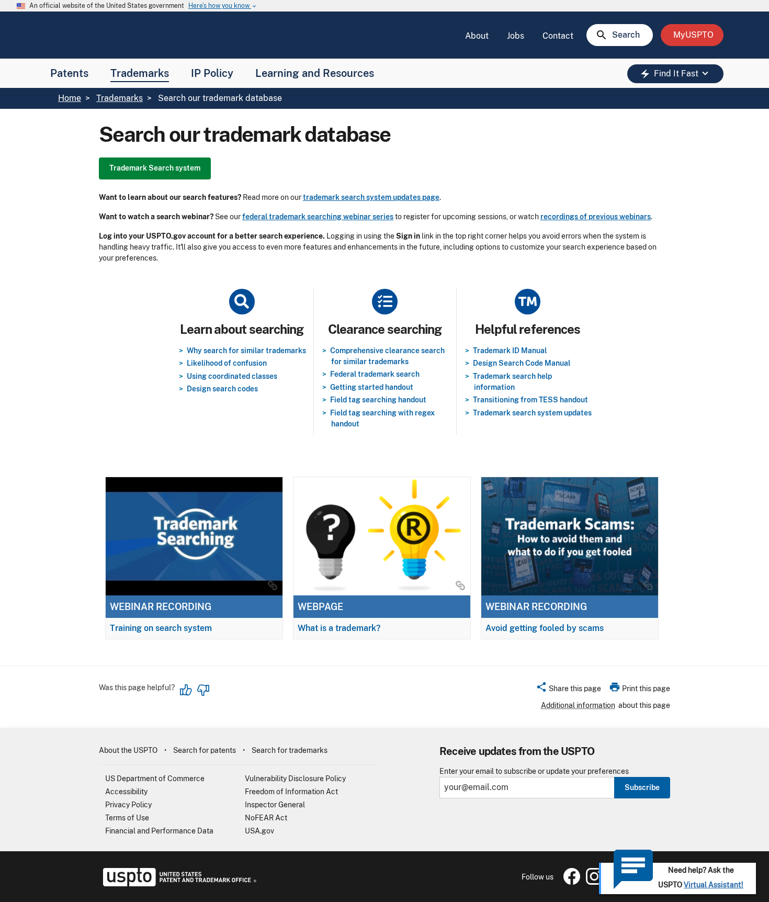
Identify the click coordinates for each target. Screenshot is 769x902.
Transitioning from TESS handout (530, 400)
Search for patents (204, 750)
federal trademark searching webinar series (317, 216)
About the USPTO (128, 750)
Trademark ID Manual (510, 350)
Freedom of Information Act (291, 791)
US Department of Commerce (155, 778)
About (477, 36)
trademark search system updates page (371, 197)
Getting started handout (371, 387)
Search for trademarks (289, 750)
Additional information (578, 705)
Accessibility (126, 791)
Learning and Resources (314, 73)
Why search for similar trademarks (246, 350)
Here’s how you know (222, 6)
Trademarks (139, 73)
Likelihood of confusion (227, 363)
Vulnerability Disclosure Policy (295, 778)
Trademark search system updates (532, 413)
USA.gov (259, 831)
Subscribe (642, 787)
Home (69, 98)
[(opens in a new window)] (592, 882)
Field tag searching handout (378, 400)
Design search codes (222, 389)
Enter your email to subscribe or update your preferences (534, 771)
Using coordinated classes (232, 376)
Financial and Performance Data (159, 831)
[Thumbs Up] (186, 690)
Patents (69, 73)
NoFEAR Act (266, 818)
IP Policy (212, 73)
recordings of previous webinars (595, 216)
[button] (568, 690)
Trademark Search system (154, 168)
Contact (557, 36)
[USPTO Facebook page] (569, 882)
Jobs (515, 36)
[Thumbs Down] (203, 690)
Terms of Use (127, 818)
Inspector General (275, 804)
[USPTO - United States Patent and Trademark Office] (177, 884)
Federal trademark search (375, 374)
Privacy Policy (128, 804)
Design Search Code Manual (521, 363)
